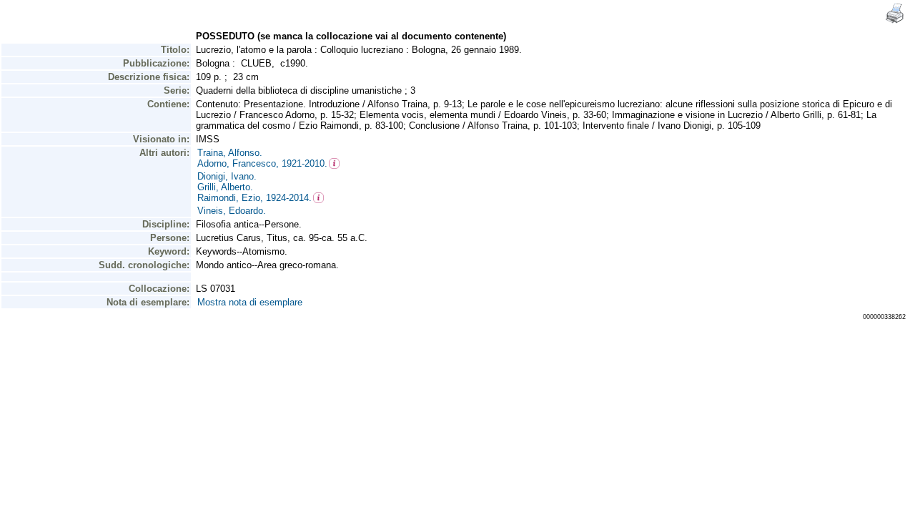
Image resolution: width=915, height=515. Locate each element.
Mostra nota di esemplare (249, 302)
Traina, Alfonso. (229, 152)
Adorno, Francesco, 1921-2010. (262, 163)
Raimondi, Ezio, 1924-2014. (254, 197)
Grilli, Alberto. (225, 187)
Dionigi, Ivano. (227, 176)
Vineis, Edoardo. (231, 210)
